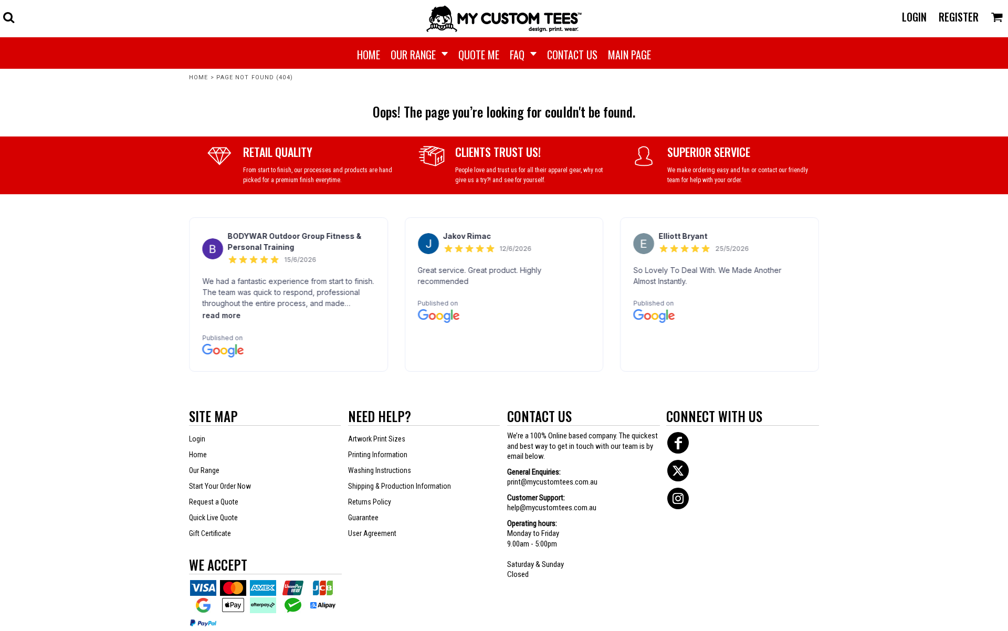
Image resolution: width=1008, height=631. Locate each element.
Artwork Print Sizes (376, 439)
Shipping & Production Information (399, 486)
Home (198, 77)
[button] (9, 17)
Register (959, 17)
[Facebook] (678, 443)
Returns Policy (369, 502)
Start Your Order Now (220, 486)
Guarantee (363, 517)
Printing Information (377, 454)
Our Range (204, 470)
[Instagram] (678, 498)
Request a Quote (213, 502)
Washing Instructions (379, 470)
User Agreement (372, 533)
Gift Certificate (210, 533)
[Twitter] (678, 470)
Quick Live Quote (213, 517)
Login (914, 17)
